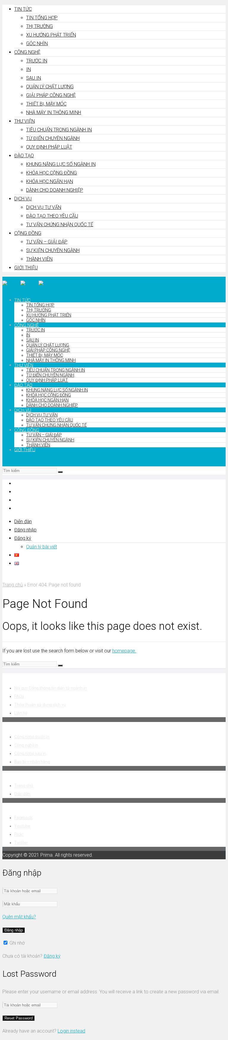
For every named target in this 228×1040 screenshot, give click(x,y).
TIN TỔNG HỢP (42, 18)
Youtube (22, 826)
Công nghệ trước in (31, 736)
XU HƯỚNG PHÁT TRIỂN (51, 35)
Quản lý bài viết (41, 547)
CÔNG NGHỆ (27, 52)
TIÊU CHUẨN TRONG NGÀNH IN (59, 130)
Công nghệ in (26, 745)
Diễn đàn (23, 521)
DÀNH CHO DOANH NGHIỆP (54, 190)
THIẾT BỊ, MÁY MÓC (46, 104)
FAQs (19, 696)
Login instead (71, 1031)
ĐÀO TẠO (24, 155)
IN (28, 69)
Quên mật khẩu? (19, 917)
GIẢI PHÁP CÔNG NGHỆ (51, 95)
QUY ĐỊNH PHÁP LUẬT (49, 147)
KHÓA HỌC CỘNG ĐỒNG (51, 173)
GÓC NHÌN (37, 43)
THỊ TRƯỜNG (39, 26)
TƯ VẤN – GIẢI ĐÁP (46, 242)
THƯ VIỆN (24, 121)
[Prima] (29, 284)
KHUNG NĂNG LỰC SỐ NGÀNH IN (61, 164)
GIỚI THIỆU (26, 267)
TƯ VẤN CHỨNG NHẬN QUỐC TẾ (59, 224)
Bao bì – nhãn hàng (32, 761)
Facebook (23, 817)
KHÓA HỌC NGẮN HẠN (49, 181)
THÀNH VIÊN (39, 259)
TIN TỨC (23, 9)
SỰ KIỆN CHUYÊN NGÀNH (53, 250)
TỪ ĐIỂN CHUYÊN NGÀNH (53, 138)
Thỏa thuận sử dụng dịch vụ (40, 704)
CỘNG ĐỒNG (27, 233)
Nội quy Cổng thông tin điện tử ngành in (50, 688)
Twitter (21, 842)
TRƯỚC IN (36, 61)
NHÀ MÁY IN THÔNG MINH (53, 112)
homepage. (124, 651)
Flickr (19, 834)
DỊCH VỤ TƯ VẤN (43, 207)
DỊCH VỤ (23, 199)
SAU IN (33, 78)
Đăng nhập (25, 530)
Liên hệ (20, 713)
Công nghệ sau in (30, 753)
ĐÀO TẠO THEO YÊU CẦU (52, 216)
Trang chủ (12, 585)
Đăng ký (22, 538)
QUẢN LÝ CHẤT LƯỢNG (50, 86)
